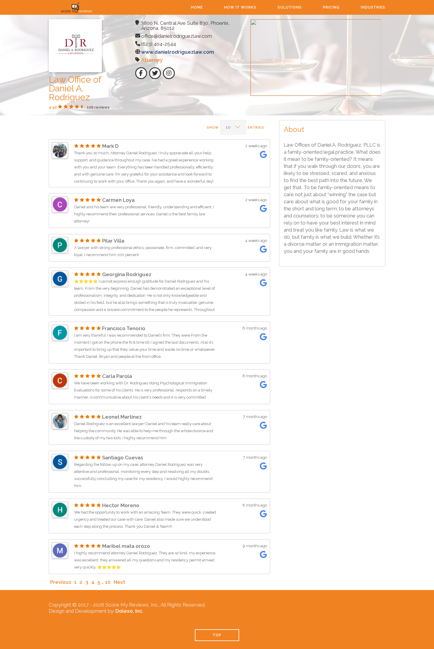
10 (108, 582)
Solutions (290, 7)
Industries (373, 7)
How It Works (240, 7)
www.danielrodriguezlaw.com (177, 52)
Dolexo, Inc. (129, 611)
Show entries (235, 128)
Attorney (152, 60)
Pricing (331, 7)
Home (197, 7)
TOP (217, 635)
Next (119, 582)
